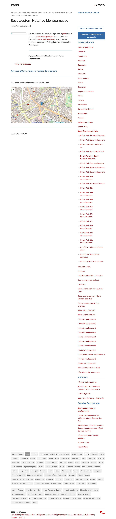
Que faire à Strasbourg (37, 498)
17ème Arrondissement (87, 350)
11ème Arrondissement (87, 324)
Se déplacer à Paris (85, 122)
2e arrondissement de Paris (88, 280)
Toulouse (15, 458)
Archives (81, 271)
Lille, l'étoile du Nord (19, 498)
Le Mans (43, 471)
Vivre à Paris (82, 127)
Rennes (94, 462)
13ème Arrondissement (87, 332)
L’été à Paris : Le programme (89, 372)
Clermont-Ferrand (73, 467)
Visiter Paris (82, 105)
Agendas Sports (30, 467)
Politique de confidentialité (46, 515)
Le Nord (35, 454)
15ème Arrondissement (87, 341)
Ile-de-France (77, 454)
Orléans (100, 479)
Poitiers (23, 483)
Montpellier (65, 458)
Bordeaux (24, 458)
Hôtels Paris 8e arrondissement (92, 167)
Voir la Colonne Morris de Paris (91, 28)
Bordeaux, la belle (52, 494)
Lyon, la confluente (71, 490)
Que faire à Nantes (68, 494)
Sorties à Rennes (84, 494)
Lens (51, 471)
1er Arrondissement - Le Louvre (90, 276)
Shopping (81, 60)
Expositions (82, 56)
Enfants (81, 100)
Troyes (37, 483)
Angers (54, 462)
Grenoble (40, 462)
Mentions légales (28, 515)
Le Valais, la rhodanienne (21, 502)
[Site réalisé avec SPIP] (102, 513)
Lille (83, 458)
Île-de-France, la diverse (52, 490)
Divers (41, 467)
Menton (14, 471)
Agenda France (17, 454)
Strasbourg (76, 458)
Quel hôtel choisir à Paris (32, 13)
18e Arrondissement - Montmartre (91, 354)
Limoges (78, 479)
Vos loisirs (82, 74)
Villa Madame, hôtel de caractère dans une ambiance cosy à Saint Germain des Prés (90, 428)
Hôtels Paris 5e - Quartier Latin (92, 152)
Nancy (92, 479)
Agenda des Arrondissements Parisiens (54, 454)
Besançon (34, 471)
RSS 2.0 (22, 518)
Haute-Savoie (56, 483)
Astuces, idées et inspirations (55, 475)
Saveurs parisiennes (85, 109)
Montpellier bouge (18, 494)
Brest (101, 462)
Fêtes (87, 454)
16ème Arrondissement (87, 346)
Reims (57, 471)
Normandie (92, 483)
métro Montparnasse (45, 36)
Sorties (80, 96)
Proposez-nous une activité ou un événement (76, 515)
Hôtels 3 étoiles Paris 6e (87, 382)
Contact (14, 518)
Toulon (61, 467)
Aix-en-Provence (28, 462)
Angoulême (24, 471)
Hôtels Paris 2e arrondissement (92, 140)
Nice (57, 458)
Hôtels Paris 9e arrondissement (92, 172)
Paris (15, 5)
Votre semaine (83, 78)
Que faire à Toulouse (35, 494)
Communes (42, 458)
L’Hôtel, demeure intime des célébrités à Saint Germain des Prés (89, 418)
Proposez (58, 479)
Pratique (81, 118)
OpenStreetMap (59, 122)
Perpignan (91, 458)
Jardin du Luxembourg (46, 39)
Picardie (15, 483)
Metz (86, 479)
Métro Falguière (84, 394)
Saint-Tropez (87, 467)
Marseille (94, 454)
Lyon (102, 454)
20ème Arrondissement (87, 363)
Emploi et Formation (86, 91)
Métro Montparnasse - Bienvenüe (91, 398)
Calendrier (82, 87)
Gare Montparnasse (23, 64)
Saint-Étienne (17, 467)
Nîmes (70, 462)
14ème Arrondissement (87, 337)
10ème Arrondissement (87, 319)
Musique (101, 458)
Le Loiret (45, 483)
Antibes (97, 467)
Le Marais (81, 284)
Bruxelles (29, 479)
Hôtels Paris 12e (86, 188)
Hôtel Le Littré (83, 442)
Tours (30, 483)
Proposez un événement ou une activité (91, 35)
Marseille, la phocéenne (89, 490)
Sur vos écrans (51, 467)
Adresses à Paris (84, 267)
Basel (35, 502)
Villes (51, 458)
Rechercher (39, 479)
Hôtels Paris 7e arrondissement (92, 163)
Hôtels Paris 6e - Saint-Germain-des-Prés (57, 13)
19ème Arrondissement (87, 359)
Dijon (77, 462)
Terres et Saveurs (18, 475)
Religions (97, 471)
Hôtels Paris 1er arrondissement (92, 136)
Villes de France (84, 475)
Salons (80, 69)
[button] (41, 103)
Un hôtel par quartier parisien (91, 261)
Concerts (81, 52)
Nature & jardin (86, 471)
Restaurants (82, 113)
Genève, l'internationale (72, 498)
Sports (80, 83)
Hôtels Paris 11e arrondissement (92, 184)
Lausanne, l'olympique (91, 498)
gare (64, 34)
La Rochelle (81, 483)
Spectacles (82, 65)
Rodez (75, 471)
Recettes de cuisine (34, 475)
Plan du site (15, 515)
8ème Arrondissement (86, 310)
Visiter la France (18, 479)
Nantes (33, 458)
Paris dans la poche (85, 47)
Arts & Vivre (66, 471)
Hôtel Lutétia (83, 447)
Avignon (63, 462)
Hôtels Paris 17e (86, 221)
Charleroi (49, 479)
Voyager (72, 475)
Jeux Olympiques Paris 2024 (89, 368)
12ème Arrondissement (87, 328)
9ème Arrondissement (86, 315)
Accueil (13, 13)
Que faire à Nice (55, 498)
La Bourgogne (69, 483)
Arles (48, 462)
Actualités (15, 462)
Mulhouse (85, 462)
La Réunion (69, 479)
